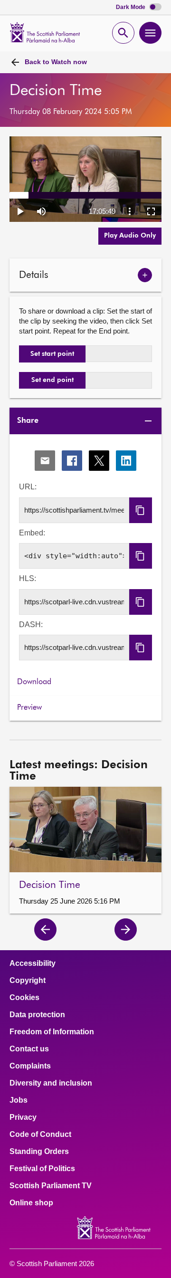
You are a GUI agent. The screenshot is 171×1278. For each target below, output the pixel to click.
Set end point (52, 380)
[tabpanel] (86, 552)
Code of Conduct (40, 1134)
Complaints (30, 1066)
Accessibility (33, 963)
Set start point (52, 354)
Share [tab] (27, 421)
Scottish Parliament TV (51, 1186)
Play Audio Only (130, 235)
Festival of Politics (42, 1169)
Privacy (23, 1117)
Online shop (31, 1203)
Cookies (24, 997)
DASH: (31, 624)
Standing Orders (39, 1151)
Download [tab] (34, 682)
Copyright (28, 980)
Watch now (56, 62)
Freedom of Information (52, 1032)
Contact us (29, 1049)
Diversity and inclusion (51, 1083)
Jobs (19, 1100)
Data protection (37, 1015)
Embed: (32, 533)
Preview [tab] (29, 708)
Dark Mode (131, 7)
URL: (28, 487)
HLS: (27, 578)
